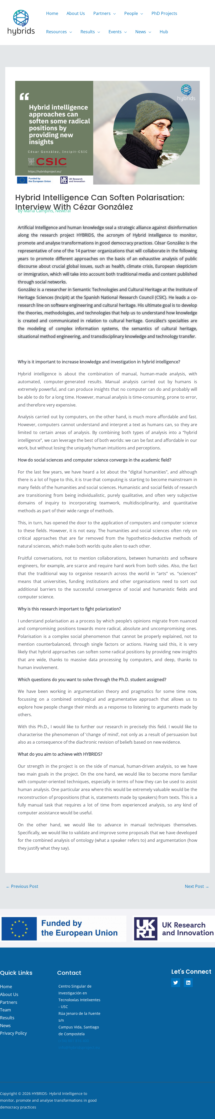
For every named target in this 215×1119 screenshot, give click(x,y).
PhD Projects (164, 13)
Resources (56, 32)
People (131, 13)
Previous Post (22, 886)
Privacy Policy (13, 1033)
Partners (102, 13)
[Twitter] (175, 982)
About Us (76, 13)
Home (52, 13)
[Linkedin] (188, 982)
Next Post (197, 886)
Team (5, 1010)
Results (87, 32)
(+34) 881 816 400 (73, 1040)
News (140, 32)
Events (115, 32)
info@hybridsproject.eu (79, 1047)
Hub (164, 32)
